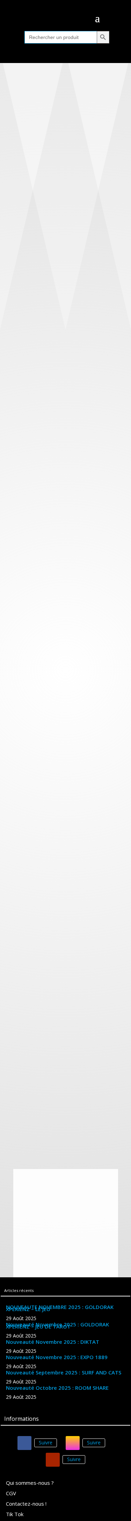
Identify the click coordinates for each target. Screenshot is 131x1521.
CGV (11, 1494)
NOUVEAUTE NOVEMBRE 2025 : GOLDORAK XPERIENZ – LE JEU (60, 1307)
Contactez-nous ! (26, 1504)
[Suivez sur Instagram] (73, 1443)
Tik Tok (14, 1515)
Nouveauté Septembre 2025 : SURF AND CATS (63, 1372)
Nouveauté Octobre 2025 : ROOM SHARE (57, 1387)
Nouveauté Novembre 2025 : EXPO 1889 (57, 1357)
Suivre (45, 1442)
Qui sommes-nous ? (30, 1483)
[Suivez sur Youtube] (53, 1460)
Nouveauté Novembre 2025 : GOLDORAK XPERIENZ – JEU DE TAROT (57, 1325)
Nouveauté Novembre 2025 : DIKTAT (52, 1341)
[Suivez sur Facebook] (24, 1443)
